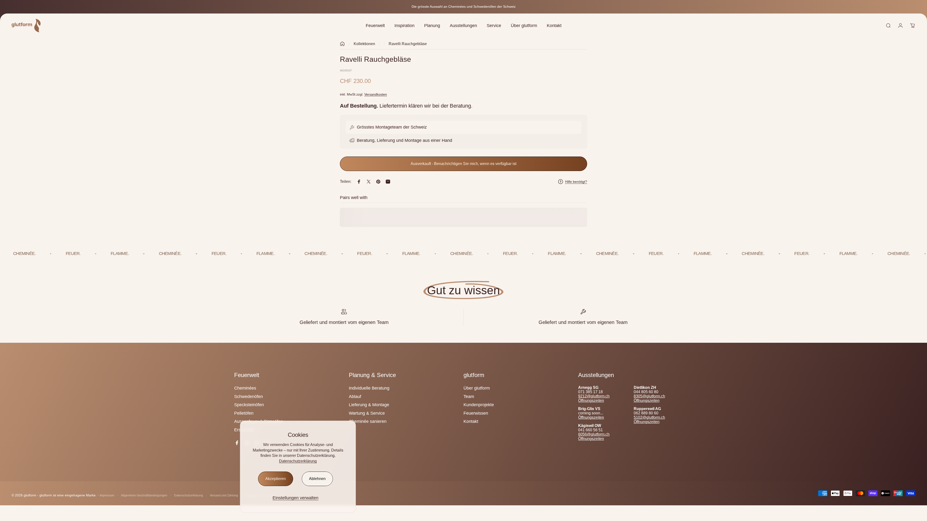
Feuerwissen (476, 413)
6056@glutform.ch (594, 434)
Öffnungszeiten (591, 400)
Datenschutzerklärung (298, 461)
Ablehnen (317, 479)
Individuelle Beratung (369, 388)
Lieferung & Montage (369, 404)
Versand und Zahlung (224, 495)
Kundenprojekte (479, 404)
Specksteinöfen (249, 404)
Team (469, 396)
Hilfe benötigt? (576, 182)
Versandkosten (375, 94)
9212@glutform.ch (594, 396)
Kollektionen (364, 44)
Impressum (107, 495)
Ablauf (355, 396)
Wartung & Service (367, 413)
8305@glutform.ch (649, 396)
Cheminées (245, 388)
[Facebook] (236, 443)
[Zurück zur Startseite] (342, 43)
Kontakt (471, 421)
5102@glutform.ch (649, 417)
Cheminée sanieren (367, 421)
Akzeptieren (275, 479)
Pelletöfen (243, 413)
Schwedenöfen (248, 396)
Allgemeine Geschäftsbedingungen (144, 495)
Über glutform (477, 388)
